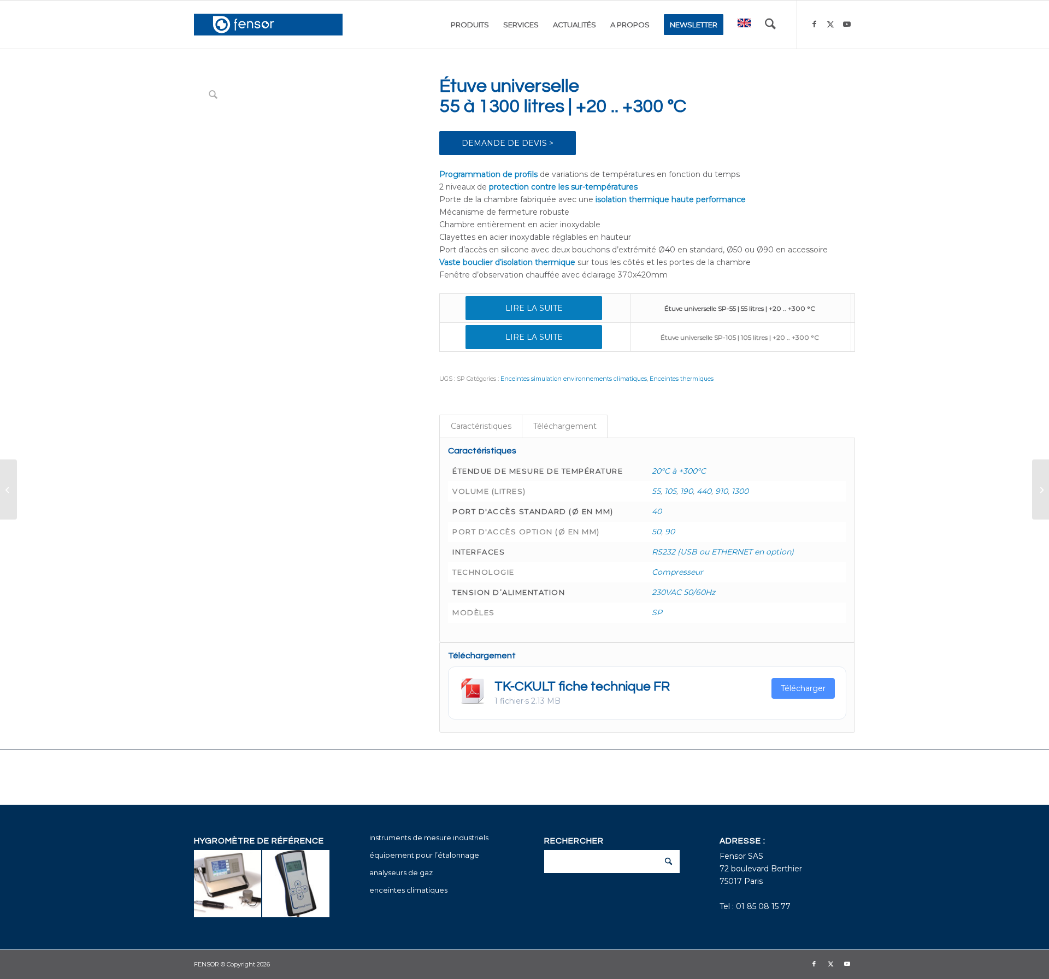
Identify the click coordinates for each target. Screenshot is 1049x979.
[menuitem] (470, 25)
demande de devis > (507, 143)
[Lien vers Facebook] (814, 24)
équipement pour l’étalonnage (424, 855)
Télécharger (803, 688)
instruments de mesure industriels (428, 837)
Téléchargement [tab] (565, 426)
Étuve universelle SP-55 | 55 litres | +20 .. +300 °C (739, 308)
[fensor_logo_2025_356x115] (268, 25)
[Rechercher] (770, 25)
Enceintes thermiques (682, 378)
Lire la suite (534, 308)
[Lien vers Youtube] (847, 24)
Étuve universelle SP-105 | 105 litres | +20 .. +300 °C (740, 337)
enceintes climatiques (408, 890)
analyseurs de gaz (401, 872)
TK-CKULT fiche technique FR (582, 686)
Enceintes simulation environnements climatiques (573, 378)
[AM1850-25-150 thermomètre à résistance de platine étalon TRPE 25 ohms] (8, 489)
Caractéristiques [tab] (481, 426)
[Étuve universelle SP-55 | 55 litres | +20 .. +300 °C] (1040, 489)
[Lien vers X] (830, 24)
